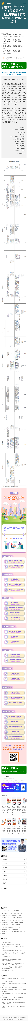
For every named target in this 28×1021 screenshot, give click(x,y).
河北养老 (15, 34)
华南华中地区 (4, 43)
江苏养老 (9, 40)
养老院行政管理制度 (6, 942)
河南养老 (9, 46)
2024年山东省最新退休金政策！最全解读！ (14, 830)
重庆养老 (3, 50)
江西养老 (15, 41)
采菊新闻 (5, 859)
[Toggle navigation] (24, 3)
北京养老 (3, 34)
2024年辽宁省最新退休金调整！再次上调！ (19, 830)
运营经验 (5, 863)
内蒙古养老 (4, 36)
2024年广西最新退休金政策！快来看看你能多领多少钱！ (24, 810)
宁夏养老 (15, 51)
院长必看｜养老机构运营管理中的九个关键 (12, 987)
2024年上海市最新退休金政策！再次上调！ (9, 830)
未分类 (4, 883)
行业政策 (5, 875)
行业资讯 (5, 871)
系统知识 (5, 879)
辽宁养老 (10, 36)
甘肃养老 (20, 51)
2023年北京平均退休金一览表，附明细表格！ (12, 915)
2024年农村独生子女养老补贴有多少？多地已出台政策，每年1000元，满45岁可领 (14, 963)
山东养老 (3, 41)
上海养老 (3, 40)
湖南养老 (20, 46)
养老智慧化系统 (6, 8)
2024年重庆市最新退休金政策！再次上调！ (24, 830)
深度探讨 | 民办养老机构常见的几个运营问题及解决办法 (14, 984)
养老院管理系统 (6, 6)
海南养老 (15, 45)
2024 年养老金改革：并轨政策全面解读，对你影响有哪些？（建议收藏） (13, 1003)
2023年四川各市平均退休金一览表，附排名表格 (13, 922)
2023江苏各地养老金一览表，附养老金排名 (12, 917)
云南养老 (15, 50)
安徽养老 (9, 41)
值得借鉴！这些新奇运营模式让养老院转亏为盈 (13, 999)
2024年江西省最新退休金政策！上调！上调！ (14, 810)
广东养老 (3, 45)
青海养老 (3, 53)
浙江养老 (15, 40)
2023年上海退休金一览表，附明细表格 (11, 924)
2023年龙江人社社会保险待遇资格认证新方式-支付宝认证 (14, 932)
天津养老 (9, 34)
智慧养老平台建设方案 (18, 6)
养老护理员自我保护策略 (8, 971)
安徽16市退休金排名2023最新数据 (10, 929)
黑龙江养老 (22, 36)
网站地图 (19, 1019)
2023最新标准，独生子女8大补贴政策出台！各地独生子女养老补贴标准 (13, 960)
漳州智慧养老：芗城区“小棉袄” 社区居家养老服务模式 (13, 953)
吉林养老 (16, 36)
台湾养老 (20, 41)
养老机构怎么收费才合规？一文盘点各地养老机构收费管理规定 (14, 990)
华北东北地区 (4, 33)
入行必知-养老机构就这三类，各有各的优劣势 (12, 997)
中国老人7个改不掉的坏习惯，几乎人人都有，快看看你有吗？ (13, 1006)
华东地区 (3, 38)
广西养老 (9, 45)
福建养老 (20, 40)
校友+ (22, 1019)
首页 (2, 58)
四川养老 (9, 50)
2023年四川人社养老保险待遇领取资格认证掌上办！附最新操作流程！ (13, 967)
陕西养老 (9, 51)
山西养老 (20, 34)
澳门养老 (3, 46)
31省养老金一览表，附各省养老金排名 (11, 927)
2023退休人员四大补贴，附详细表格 (10, 911)
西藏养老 (3, 51)
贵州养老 (20, 50)
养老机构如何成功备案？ (7, 981)
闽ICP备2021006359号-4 (10, 1019)
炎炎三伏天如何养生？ (7, 956)
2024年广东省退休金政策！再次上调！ (3, 830)
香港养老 (20, 45)
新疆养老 (9, 53)
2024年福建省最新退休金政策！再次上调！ (3, 809)
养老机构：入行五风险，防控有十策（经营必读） (13, 978)
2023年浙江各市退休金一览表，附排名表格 (12, 913)
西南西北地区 (4, 48)
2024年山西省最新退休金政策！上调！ (9, 809)
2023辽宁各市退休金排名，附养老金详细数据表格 (13, 920)
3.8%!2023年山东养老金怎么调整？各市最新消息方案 (13, 947)
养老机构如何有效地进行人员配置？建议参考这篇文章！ (14, 994)
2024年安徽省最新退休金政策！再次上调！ (19, 809)
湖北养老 (15, 46)
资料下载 (5, 867)
